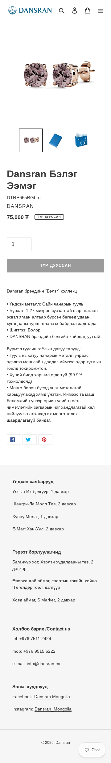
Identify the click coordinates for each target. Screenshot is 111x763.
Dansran (63, 742)
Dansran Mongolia (52, 696)
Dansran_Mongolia (53, 708)
